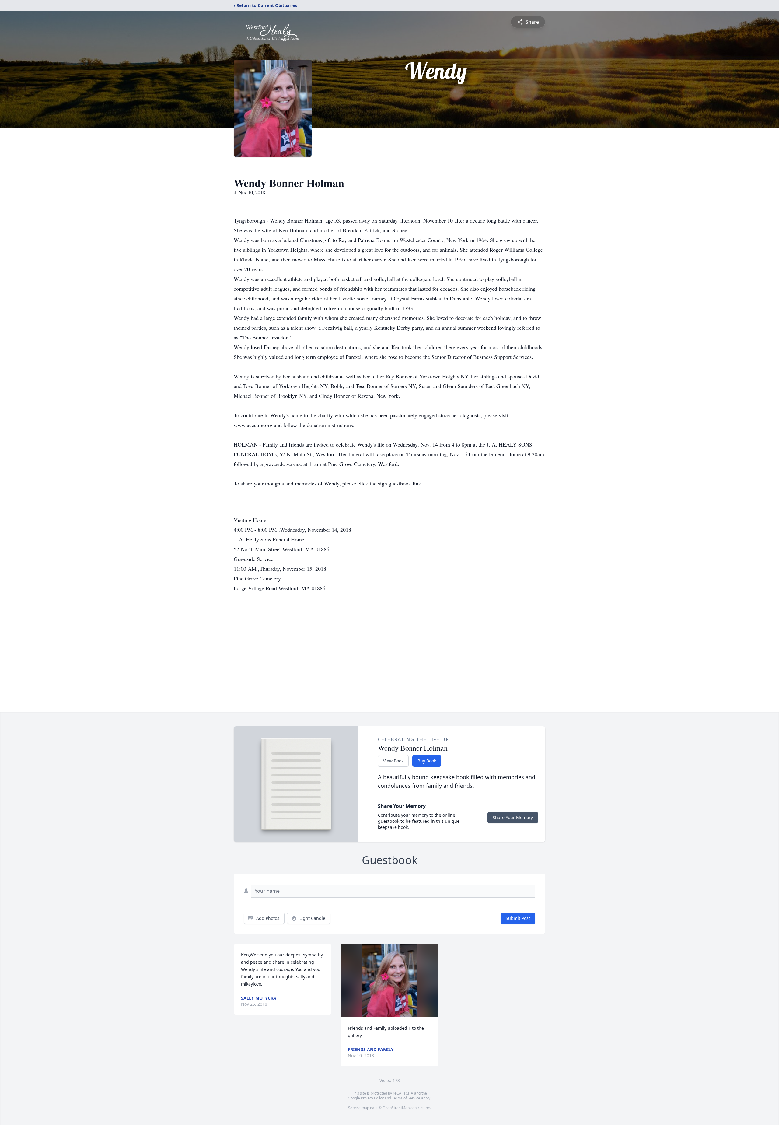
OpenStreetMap (396, 1107)
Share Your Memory (513, 817)
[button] (389, 980)
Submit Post (518, 918)
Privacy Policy (372, 1098)
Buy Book (426, 761)
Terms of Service (406, 1098)
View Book (393, 761)
